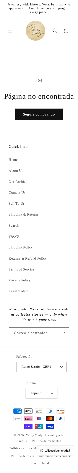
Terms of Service (21, 269)
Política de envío (22, 456)
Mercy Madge (35, 435)
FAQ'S (14, 236)
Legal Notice (18, 291)
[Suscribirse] (63, 333)
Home (13, 160)
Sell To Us (17, 203)
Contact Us (17, 192)
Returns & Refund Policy (28, 258)
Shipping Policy (21, 247)
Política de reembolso (46, 440)
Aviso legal (41, 463)
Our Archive (18, 182)
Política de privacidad (24, 448)
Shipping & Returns (24, 214)
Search (14, 225)
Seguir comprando (39, 114)
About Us (16, 170)
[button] (10, 30)
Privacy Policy (20, 280)
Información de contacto (55, 456)
